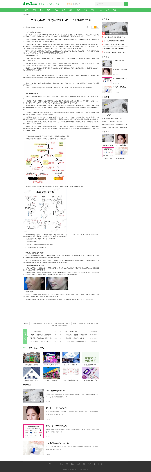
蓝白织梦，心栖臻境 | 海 (71, 365)
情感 (63, 10)
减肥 (70, 10)
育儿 (56, 10)
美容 (78, 10)
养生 (92, 10)
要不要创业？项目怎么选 (51, 380)
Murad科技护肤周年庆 (36, 331)
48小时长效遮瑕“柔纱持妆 (57, 408)
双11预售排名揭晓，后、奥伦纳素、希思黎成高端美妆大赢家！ (50, 323)
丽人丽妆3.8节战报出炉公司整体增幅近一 (41, 338)
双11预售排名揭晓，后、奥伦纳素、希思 (77, 338)
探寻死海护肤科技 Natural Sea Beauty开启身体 (77, 331)
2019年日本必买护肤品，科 (57, 443)
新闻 (74, 4)
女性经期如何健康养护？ (90, 380)
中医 (100, 10)
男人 (80, 4)
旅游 (107, 10)
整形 (85, 10)
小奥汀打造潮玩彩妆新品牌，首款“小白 (76, 341)
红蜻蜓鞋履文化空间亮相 (31, 365)
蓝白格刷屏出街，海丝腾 (31, 380)
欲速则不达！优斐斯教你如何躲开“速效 (76, 335)
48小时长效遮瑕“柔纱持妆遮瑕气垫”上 (40, 335)
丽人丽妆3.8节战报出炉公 (57, 426)
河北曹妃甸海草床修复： (90, 365)
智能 (114, 10)
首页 (26, 10)
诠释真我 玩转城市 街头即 (51, 365)
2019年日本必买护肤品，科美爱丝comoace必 (41, 341)
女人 (77, 4)
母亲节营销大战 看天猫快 (71, 380)
